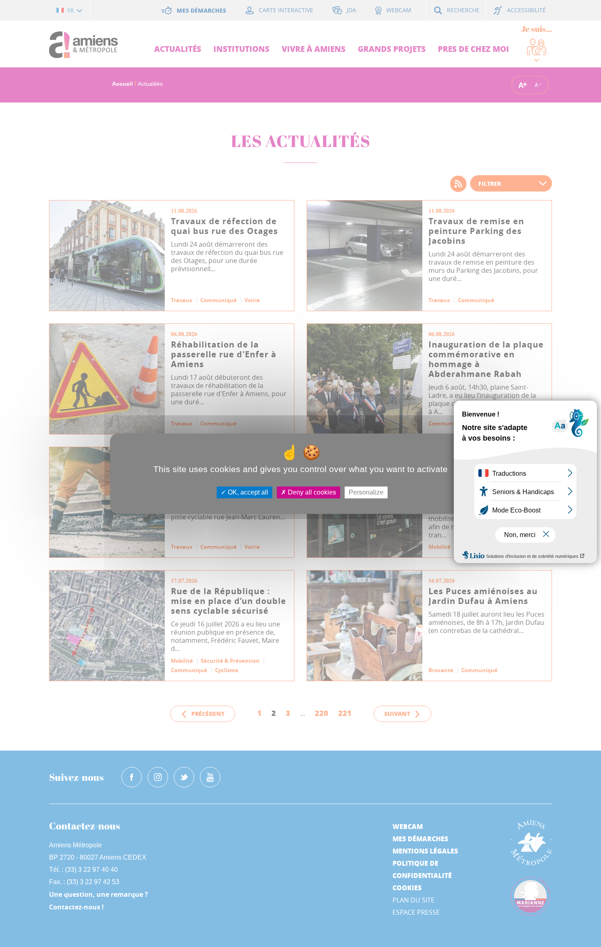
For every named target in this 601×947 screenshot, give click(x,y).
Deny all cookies (311, 492)
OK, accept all (247, 492)
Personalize (366, 492)
